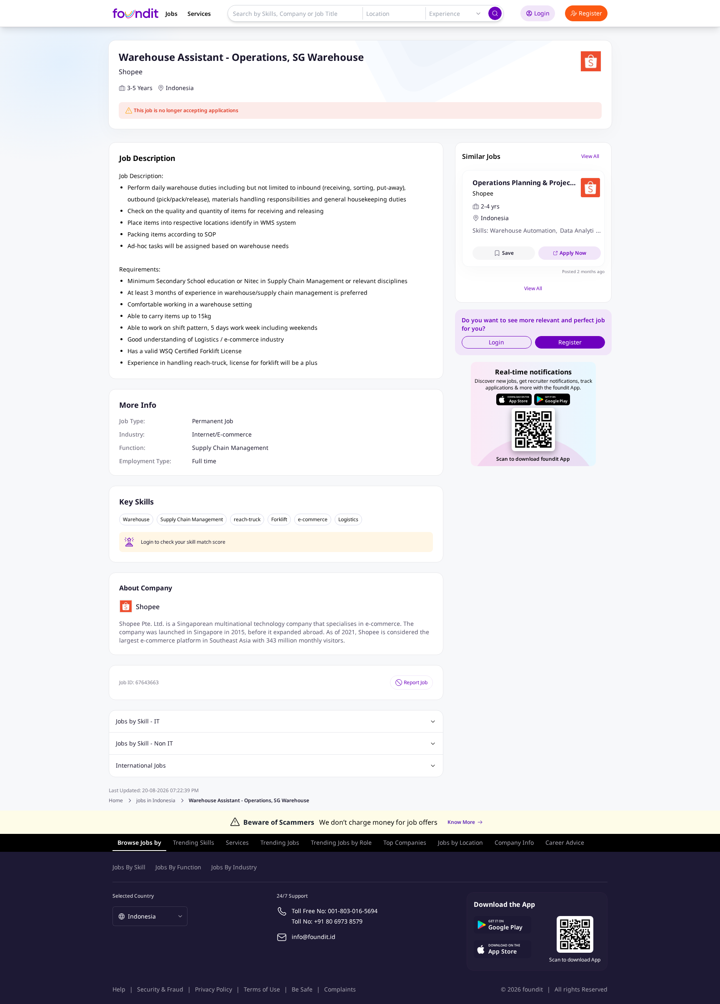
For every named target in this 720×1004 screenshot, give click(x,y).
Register (590, 13)
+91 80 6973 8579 (338, 921)
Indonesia (180, 88)
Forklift (279, 519)
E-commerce (234, 434)
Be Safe (302, 989)
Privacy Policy (213, 989)
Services (199, 14)
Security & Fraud (160, 989)
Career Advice (564, 842)
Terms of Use (262, 989)
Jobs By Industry (234, 867)
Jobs (171, 14)
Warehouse (136, 519)
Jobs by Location (460, 842)
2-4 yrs (490, 206)
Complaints (340, 989)
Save (508, 252)
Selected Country (133, 895)
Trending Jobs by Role (341, 842)
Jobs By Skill (128, 867)
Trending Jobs (279, 842)
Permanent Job (212, 421)
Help (118, 989)
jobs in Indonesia (155, 800)
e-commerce (313, 519)
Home (116, 800)
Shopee (130, 71)
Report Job (416, 682)
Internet (203, 434)
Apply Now (573, 252)
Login (542, 13)
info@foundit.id (313, 937)
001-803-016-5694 (353, 911)
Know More (461, 822)
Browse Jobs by (139, 842)
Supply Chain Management (230, 448)
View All (590, 156)
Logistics (348, 519)
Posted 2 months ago (583, 271)
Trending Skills (193, 842)
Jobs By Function (178, 867)
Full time (204, 461)
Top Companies (404, 842)
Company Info (514, 842)
